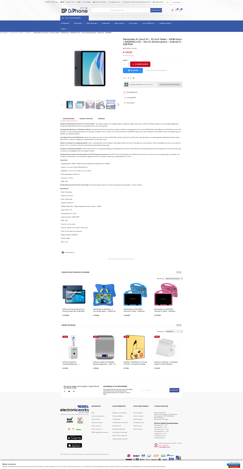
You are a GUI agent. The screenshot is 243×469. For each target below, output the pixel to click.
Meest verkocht (96, 426)
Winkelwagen (177, 2)
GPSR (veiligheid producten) (100, 432)
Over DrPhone (96, 419)
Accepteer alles (233, 464)
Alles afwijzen (234, 467)
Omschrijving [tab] (68, 119)
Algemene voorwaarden (119, 413)
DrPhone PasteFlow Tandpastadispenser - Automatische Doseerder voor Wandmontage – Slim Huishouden (73, 363)
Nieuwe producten (97, 422)
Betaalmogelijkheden (118, 429)
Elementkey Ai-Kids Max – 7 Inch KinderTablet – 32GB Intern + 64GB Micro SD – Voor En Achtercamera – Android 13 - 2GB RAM (104, 310)
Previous (177, 272)
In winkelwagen (141, 64)
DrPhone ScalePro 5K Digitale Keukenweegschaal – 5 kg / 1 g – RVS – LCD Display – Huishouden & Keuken (104, 363)
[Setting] (172, 10)
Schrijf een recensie (130, 48)
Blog (93, 413)
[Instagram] (74, 391)
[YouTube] (69, 391)
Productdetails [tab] (86, 119)
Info (167, 2)
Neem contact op (97, 429)
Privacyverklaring (117, 416)
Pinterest (133, 78)
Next (180, 272)
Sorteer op (160, 278)
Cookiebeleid (116, 419)
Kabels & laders (138, 429)
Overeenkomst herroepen (120, 422)
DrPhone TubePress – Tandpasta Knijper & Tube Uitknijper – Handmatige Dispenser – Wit (166, 363)
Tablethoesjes (137, 426)
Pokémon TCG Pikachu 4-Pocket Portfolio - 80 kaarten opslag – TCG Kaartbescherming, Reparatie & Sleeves (135, 363)
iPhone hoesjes (137, 419)
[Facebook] (64, 391)
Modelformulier (116, 426)
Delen (128, 78)
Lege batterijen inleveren (120, 439)
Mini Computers (138, 413)
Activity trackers (138, 416)
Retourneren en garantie (119, 435)
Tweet (131, 78)
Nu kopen (133, 70)
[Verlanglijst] (176, 10)
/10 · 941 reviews (52, 2)
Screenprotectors (138, 422)
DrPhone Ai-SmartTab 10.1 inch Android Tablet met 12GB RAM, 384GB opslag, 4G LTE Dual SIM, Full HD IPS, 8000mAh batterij (74, 310)
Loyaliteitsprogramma (98, 416)
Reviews (101, 119)
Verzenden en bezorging (119, 432)
